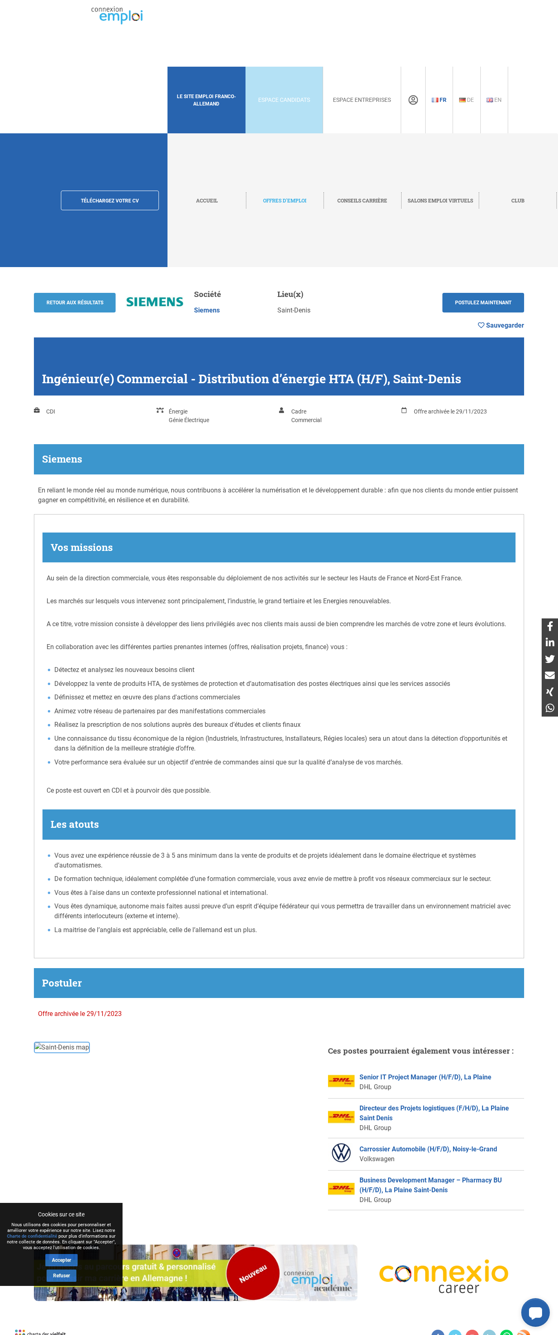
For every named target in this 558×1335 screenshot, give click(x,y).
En (497, 100)
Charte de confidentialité (32, 1236)
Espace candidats (284, 100)
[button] (535, 1312)
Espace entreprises (362, 100)
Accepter (61, 1260)
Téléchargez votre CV (110, 201)
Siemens (207, 310)
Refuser (61, 1276)
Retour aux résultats (75, 303)
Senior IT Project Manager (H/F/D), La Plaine (425, 1077)
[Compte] (413, 100)
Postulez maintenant (483, 303)
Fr (442, 100)
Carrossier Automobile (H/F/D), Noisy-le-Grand (428, 1149)
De (470, 100)
